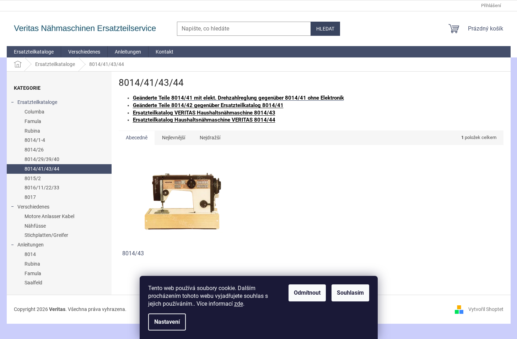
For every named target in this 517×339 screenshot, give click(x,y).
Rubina (32, 131)
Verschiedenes (33, 207)
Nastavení (167, 321)
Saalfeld (33, 282)
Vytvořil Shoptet (485, 309)
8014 (30, 254)
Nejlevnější (173, 137)
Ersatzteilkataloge (37, 102)
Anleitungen (30, 245)
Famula (33, 121)
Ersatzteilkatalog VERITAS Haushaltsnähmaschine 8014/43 (204, 113)
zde (238, 303)
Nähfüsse (35, 226)
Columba (34, 112)
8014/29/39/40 (42, 159)
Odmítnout (307, 292)
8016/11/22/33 (42, 187)
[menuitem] (34, 51)
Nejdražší (210, 137)
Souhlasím (350, 292)
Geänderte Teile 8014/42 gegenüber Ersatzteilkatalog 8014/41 (208, 105)
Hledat (325, 29)
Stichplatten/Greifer (46, 235)
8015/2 (33, 178)
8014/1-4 (35, 140)
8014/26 (34, 149)
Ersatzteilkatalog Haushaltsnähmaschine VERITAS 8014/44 (204, 120)
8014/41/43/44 (42, 169)
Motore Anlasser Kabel (49, 216)
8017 (30, 197)
